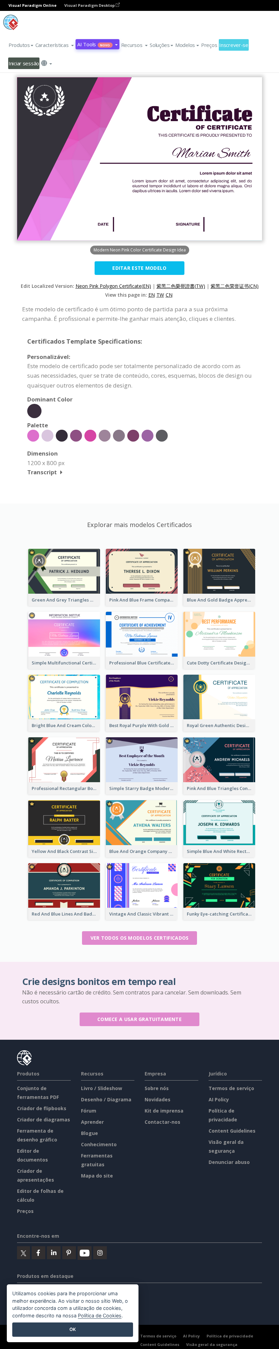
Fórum (88, 1110)
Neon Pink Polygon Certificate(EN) (113, 286)
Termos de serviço (231, 1088)
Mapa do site (97, 1175)
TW (160, 295)
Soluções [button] (160, 45)
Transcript (42, 472)
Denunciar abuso (229, 1162)
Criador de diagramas (43, 1119)
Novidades (157, 1099)
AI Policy (219, 1099)
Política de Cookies (99, 1315)
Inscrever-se (233, 45)
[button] (55, 45)
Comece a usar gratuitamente (139, 1019)
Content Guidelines (232, 1131)
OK (72, 1329)
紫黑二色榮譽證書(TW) (181, 286)
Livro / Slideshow (101, 1088)
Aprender (92, 1122)
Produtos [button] (19, 45)
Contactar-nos (162, 1122)
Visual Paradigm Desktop (90, 5)
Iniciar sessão (24, 63)
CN (169, 295)
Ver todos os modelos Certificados (140, 938)
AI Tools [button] (93, 44)
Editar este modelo (139, 268)
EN (151, 295)
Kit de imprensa (164, 1110)
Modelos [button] (185, 45)
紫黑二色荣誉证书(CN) (235, 286)
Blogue (89, 1133)
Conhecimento (99, 1144)
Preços (209, 45)
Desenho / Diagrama (106, 1099)
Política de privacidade (230, 1335)
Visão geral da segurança (211, 1344)
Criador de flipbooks (41, 1108)
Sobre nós (157, 1088)
